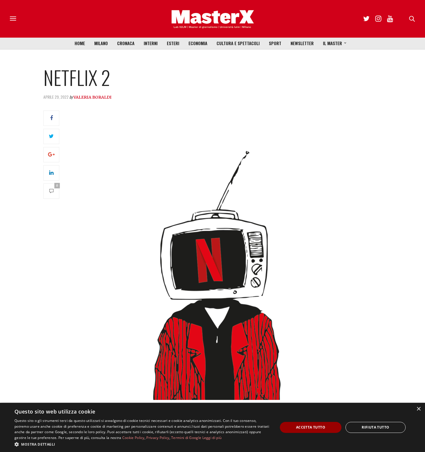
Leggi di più (212, 437)
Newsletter (302, 43)
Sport (275, 43)
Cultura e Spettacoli (238, 43)
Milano (101, 43)
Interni (151, 43)
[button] (142, 444)
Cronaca (125, 43)
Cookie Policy (133, 437)
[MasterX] (212, 19)
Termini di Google (186, 437)
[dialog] (212, 427)
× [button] (418, 409)
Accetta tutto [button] (310, 427)
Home (80, 43)
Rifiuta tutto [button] (375, 427)
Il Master (332, 43)
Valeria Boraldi (92, 97)
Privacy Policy (157, 437)
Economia (198, 43)
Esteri (173, 43)
